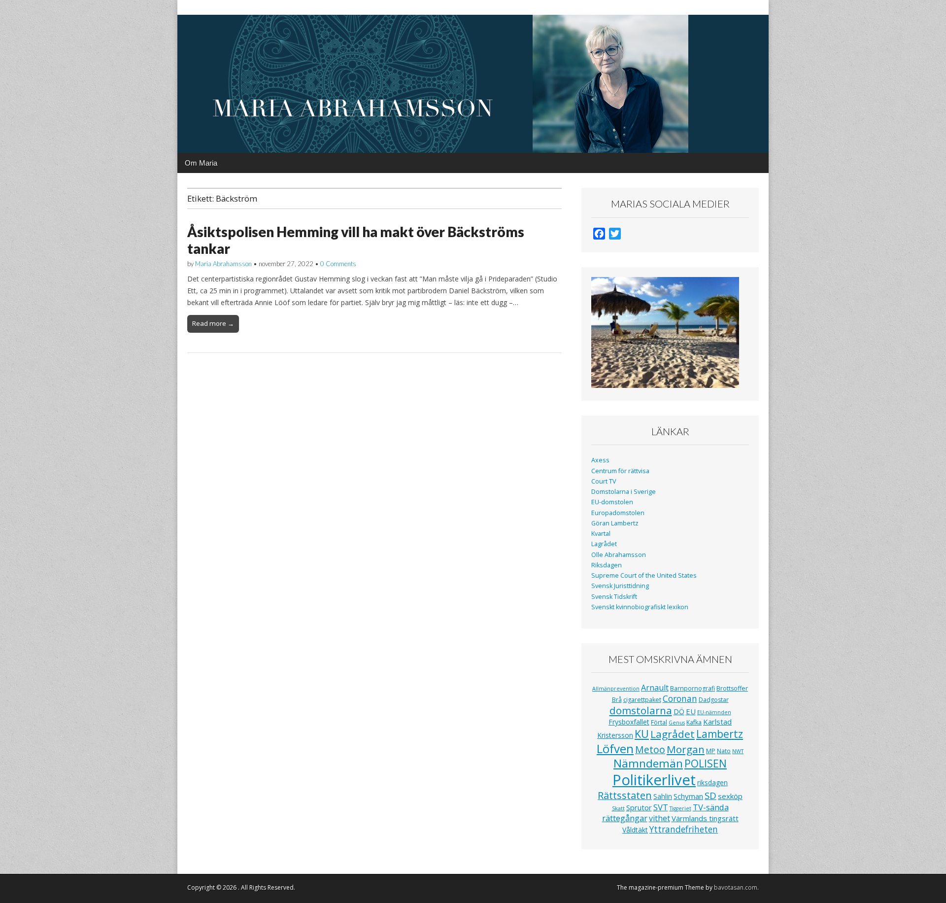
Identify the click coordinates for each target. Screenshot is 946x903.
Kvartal (600, 533)
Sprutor (639, 807)
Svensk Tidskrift (614, 596)
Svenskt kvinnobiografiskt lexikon (639, 607)
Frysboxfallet (628, 722)
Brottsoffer (732, 688)
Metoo (650, 749)
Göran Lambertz (615, 523)
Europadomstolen (617, 513)
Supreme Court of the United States (644, 575)
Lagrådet (604, 544)
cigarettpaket (642, 699)
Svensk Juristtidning (620, 586)
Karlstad (717, 722)
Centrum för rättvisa (620, 471)
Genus (677, 722)
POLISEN (705, 763)
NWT (737, 751)
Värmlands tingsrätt (705, 818)
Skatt (618, 808)
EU (691, 711)
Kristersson (615, 735)
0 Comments (338, 264)
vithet (659, 818)
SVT (660, 807)
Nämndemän (648, 763)
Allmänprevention (616, 688)
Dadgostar (714, 699)
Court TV (603, 481)
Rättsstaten (625, 795)
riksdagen (712, 782)
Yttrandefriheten (683, 829)
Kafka (694, 722)
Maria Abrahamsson (223, 264)
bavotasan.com (735, 887)
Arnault (655, 687)
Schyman (688, 796)
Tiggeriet (680, 808)
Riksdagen (606, 565)
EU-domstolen (612, 502)
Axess (600, 460)
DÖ (679, 711)
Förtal (659, 722)
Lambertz (719, 734)
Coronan (680, 698)
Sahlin (662, 796)
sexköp (730, 796)
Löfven (615, 748)
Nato (724, 751)
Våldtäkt (635, 829)
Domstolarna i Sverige (623, 491)
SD (710, 795)
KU (642, 734)
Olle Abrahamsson (618, 555)
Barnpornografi (692, 688)
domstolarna (640, 710)
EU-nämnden (714, 712)
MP (710, 751)
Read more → (213, 323)
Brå (617, 699)
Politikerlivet (654, 780)
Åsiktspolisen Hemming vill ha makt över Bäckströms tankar (355, 240)
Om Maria (201, 163)
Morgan (686, 749)
